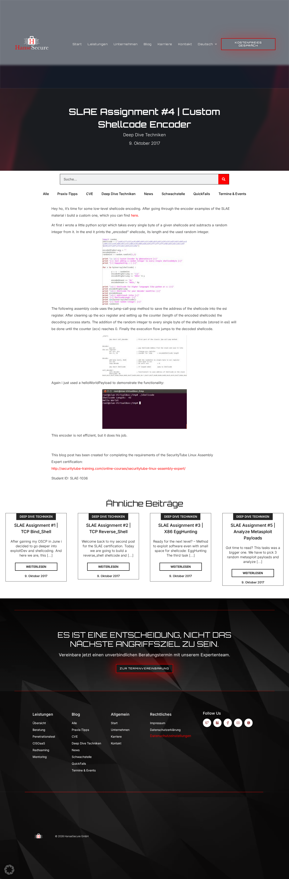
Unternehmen (126, 44)
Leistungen (98, 44)
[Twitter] (207, 723)
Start (77, 44)
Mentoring (40, 757)
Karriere (165, 44)
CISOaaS (39, 743)
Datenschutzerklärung (165, 730)
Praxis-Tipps (67, 194)
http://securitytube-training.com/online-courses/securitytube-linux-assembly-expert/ (118, 468)
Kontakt (185, 44)
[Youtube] (238, 723)
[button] (9, 869)
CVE (89, 194)
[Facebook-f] (228, 723)
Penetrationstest (44, 736)
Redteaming (41, 750)
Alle (46, 194)
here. (135, 215)
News (148, 194)
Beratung (39, 730)
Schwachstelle (173, 194)
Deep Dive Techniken (144, 134)
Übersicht (39, 723)
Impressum (157, 723)
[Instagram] (248, 723)
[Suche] (223, 179)
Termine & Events (232, 194)
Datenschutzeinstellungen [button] (170, 736)
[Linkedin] (217, 723)
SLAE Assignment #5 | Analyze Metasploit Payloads (253, 532)
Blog (148, 44)
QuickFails (201, 194)
